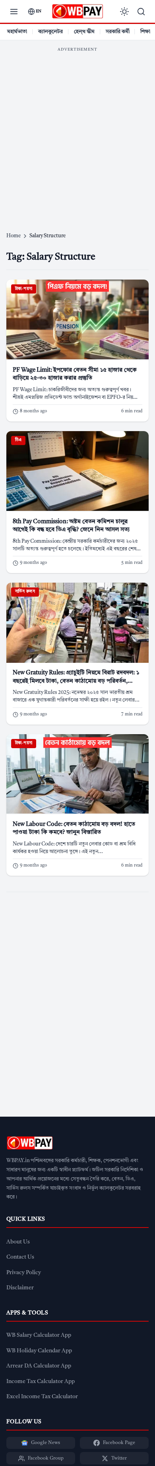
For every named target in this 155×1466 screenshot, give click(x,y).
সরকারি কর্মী (118, 31)
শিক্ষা (145, 31)
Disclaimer (20, 1288)
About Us (18, 1242)
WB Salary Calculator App (38, 1335)
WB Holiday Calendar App (39, 1351)
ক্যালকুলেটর (50, 31)
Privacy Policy (23, 1272)
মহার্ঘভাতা (17, 31)
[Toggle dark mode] (124, 11)
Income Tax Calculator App (40, 1381)
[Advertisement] (77, 133)
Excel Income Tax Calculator (42, 1396)
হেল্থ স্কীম (84, 31)
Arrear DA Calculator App (38, 1366)
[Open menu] (13, 11)
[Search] (141, 11)
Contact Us (20, 1257)
